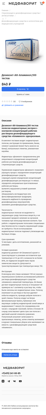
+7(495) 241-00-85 (11, 373)
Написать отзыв (10, 355)
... (3, 18)
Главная (5, 10)
